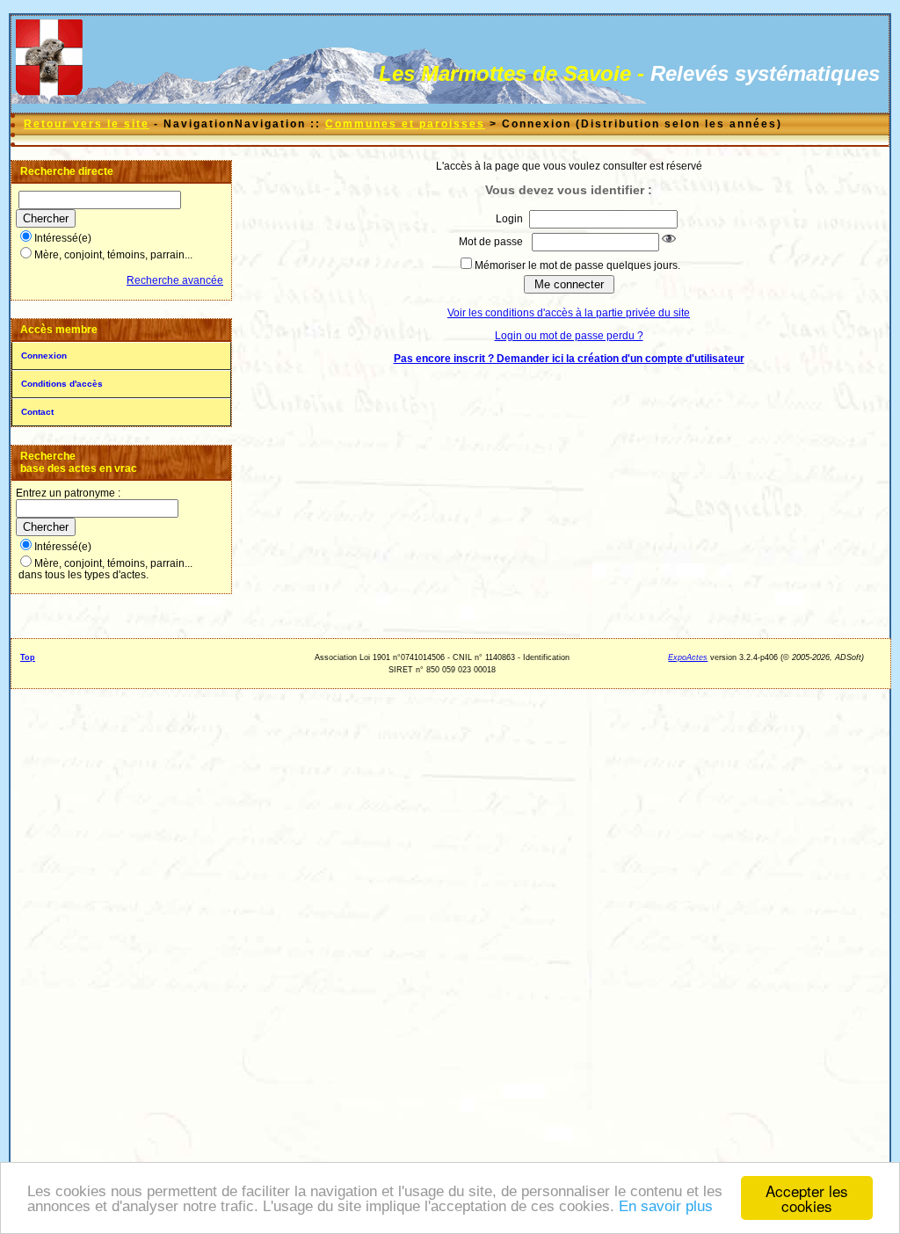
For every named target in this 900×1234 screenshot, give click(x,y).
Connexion (44, 355)
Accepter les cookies (807, 1198)
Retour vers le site (86, 124)
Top (27, 657)
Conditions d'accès (62, 383)
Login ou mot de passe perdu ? (569, 336)
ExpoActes (688, 657)
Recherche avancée (175, 280)
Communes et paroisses (405, 124)
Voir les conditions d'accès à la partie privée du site (568, 313)
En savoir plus (666, 1206)
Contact (37, 412)
